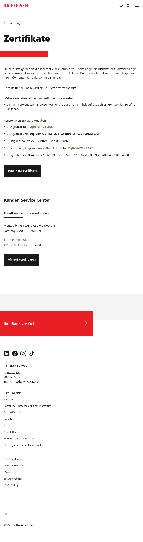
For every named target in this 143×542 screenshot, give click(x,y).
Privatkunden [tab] (13, 213)
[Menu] (137, 5)
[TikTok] (31, 353)
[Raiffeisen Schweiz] (16, 5)
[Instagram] (23, 353)
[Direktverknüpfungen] (121, 5)
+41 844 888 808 (15, 240)
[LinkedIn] (6, 353)
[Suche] (128, 5)
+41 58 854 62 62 (16, 245)
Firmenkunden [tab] (39, 213)
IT (19, 514)
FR (13, 514)
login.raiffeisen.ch (41, 127)
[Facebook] (15, 353)
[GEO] (86, 323)
